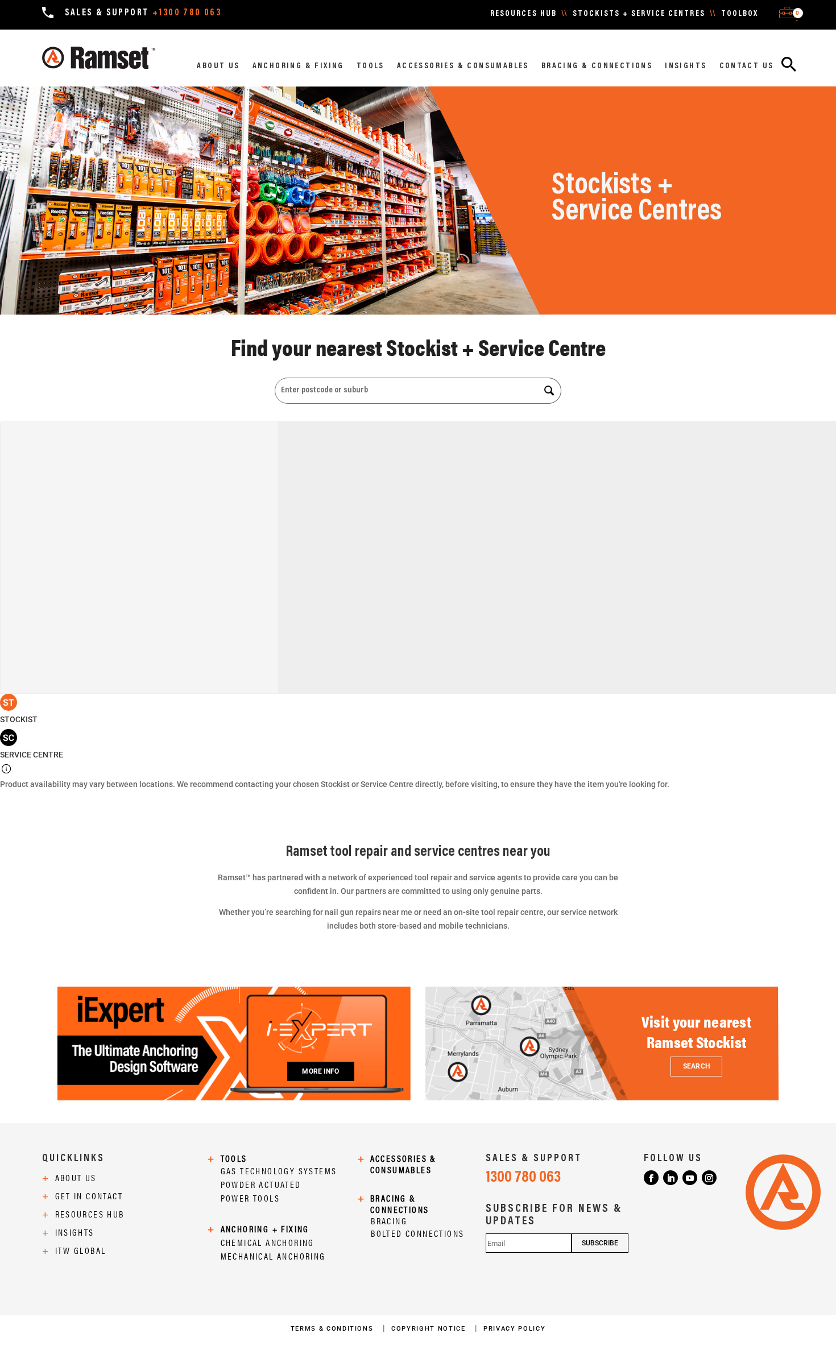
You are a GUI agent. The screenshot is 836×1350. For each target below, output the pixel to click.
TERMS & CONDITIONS (333, 1328)
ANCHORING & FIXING (298, 67)
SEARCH (696, 1066)
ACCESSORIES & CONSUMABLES (463, 67)
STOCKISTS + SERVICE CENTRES (639, 14)
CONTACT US (746, 67)
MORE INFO (320, 1071)
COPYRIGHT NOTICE (429, 1328)
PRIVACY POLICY (514, 1328)
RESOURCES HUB (523, 14)
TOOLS (370, 67)
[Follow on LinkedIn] (670, 1177)
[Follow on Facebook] (651, 1177)
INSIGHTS (685, 67)
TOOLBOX (740, 14)
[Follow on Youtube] (689, 1177)
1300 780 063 (523, 1178)
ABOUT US (218, 67)
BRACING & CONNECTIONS (596, 67)
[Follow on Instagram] (709, 1177)
